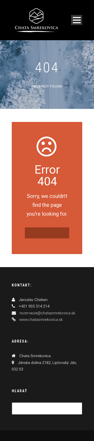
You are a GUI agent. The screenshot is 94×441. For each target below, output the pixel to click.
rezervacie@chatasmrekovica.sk (47, 313)
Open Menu (76, 20)
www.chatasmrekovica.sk (40, 319)
